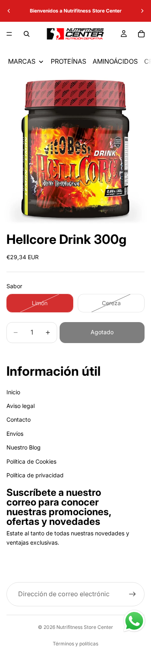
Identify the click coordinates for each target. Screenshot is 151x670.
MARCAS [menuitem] (21, 61)
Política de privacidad (35, 475)
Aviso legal (20, 405)
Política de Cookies (31, 461)
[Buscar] (26, 34)
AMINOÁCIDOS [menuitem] (115, 61)
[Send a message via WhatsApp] (134, 621)
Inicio (13, 392)
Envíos (14, 433)
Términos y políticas (75, 644)
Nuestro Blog (23, 447)
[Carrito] (141, 34)
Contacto (18, 419)
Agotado (102, 332)
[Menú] (9, 34)
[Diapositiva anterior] (9, 11)
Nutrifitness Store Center (84, 627)
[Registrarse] (132, 594)
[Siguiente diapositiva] (142, 11)
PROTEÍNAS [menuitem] (68, 61)
